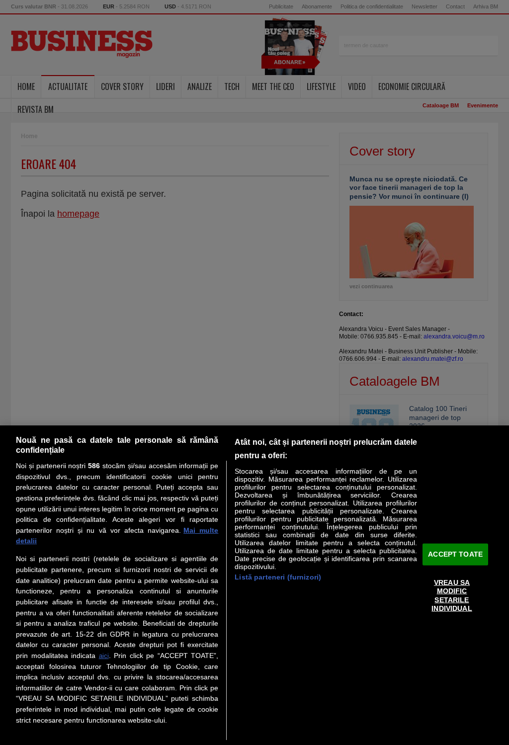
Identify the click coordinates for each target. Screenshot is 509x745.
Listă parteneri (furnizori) (278, 577)
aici (104, 656)
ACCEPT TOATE (455, 554)
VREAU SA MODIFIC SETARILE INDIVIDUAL (451, 595)
